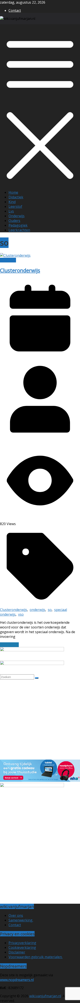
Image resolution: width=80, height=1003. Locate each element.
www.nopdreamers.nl (17, 979)
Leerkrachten (19, 230)
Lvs (11, 211)
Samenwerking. (21, 920)
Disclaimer (17, 952)
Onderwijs (17, 216)
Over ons (16, 915)
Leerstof (15, 206)
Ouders (14, 220)
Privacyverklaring (22, 942)
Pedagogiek (18, 225)
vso (21, 614)
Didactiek (16, 197)
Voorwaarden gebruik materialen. (36, 957)
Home (13, 192)
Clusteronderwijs (20, 270)
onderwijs (37, 609)
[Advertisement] (40, 719)
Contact (15, 10)
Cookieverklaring (22, 947)
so (50, 609)
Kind (12, 201)
